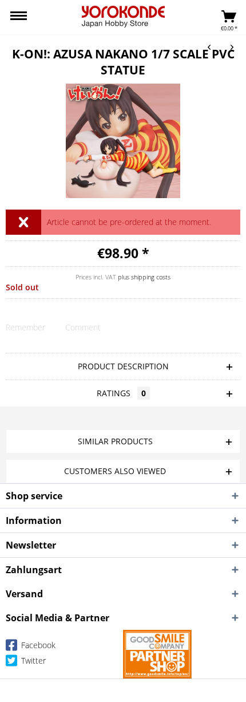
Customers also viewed (115, 471)
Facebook (37, 645)
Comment (83, 327)
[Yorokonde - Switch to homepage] (123, 16)
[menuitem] (18, 17)
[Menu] (18, 17)
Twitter (32, 660)
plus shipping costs (144, 277)
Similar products (115, 441)
